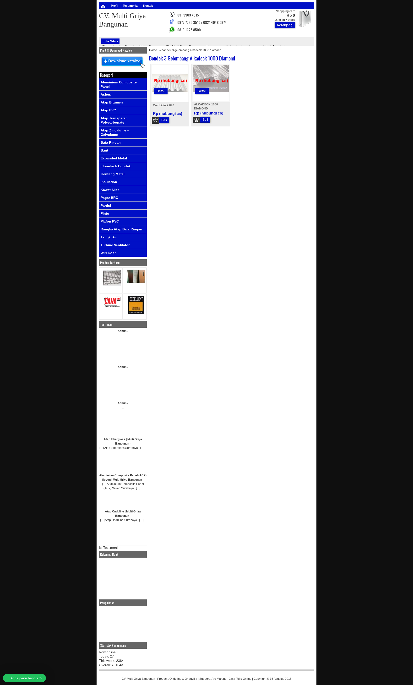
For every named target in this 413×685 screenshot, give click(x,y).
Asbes (106, 94)
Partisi (106, 205)
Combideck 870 (163, 105)
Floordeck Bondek (116, 166)
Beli (164, 120)
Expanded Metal (114, 158)
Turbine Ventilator (115, 245)
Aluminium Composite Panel (119, 84)
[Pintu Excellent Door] (136, 313)
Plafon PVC (110, 221)
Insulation (109, 182)
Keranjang (285, 25)
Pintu (105, 213)
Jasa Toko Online (240, 678)
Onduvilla (191, 678)
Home (153, 50)
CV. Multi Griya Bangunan (138, 678)
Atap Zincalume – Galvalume (115, 132)
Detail (161, 91)
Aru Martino (219, 678)
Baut (104, 150)
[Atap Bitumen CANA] (112, 307)
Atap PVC (108, 110)
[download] (123, 68)
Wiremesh (109, 253)
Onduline (175, 678)
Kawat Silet (110, 190)
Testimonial (130, 5)
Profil (114, 5)
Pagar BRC (109, 198)
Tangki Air (109, 237)
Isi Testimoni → (110, 547)
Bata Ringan (111, 142)
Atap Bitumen (112, 102)
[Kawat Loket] (112, 285)
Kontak (148, 5)
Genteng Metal (113, 174)
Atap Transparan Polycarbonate (114, 120)
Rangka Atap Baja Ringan (121, 229)
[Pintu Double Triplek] (136, 282)
